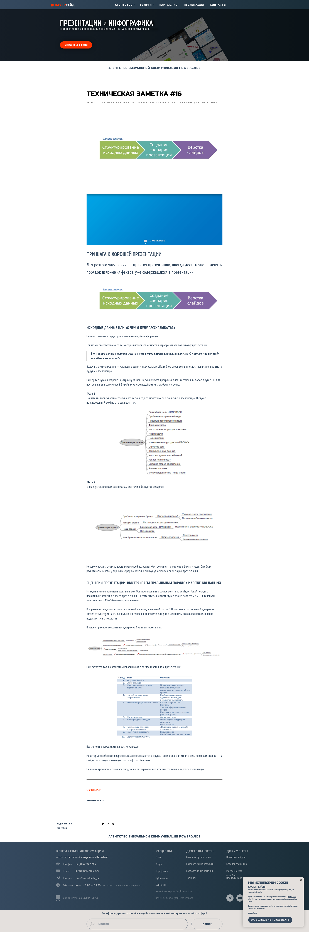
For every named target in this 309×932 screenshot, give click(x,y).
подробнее (252, 913)
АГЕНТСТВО (124, 4)
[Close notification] (301, 880)
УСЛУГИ (146, 4)
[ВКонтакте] (108, 824)
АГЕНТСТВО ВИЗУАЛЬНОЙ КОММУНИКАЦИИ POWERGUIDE (154, 68)
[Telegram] (113, 824)
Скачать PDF (94, 790)
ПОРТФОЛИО (168, 4)
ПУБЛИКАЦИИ (194, 4)
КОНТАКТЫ (218, 4)
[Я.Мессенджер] (103, 824)
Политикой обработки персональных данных (272, 897)
